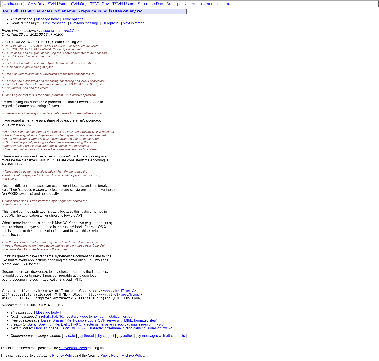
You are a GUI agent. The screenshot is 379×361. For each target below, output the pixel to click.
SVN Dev (36, 4)
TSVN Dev (99, 4)
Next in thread (134, 23)
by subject (106, 336)
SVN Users (57, 4)
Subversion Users (73, 348)
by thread (86, 336)
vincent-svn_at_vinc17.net (59, 30)
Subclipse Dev (150, 4)
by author (125, 336)
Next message (54, 23)
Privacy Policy (63, 355)
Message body (47, 19)
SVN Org (79, 4)
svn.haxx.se (13, 4)
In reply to (110, 23)
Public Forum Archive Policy (122, 355)
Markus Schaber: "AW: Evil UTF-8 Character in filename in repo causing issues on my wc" (103, 328)
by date (69, 336)
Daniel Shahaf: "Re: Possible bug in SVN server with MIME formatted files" (99, 320)
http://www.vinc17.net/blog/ (113, 294)
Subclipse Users (180, 4)
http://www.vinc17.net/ (112, 290)
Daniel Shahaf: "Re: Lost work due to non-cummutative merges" (84, 316)
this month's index (214, 4)
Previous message (84, 23)
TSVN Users (123, 4)
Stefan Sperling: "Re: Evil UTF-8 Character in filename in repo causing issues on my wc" (96, 324)
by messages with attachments (161, 336)
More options (73, 19)
